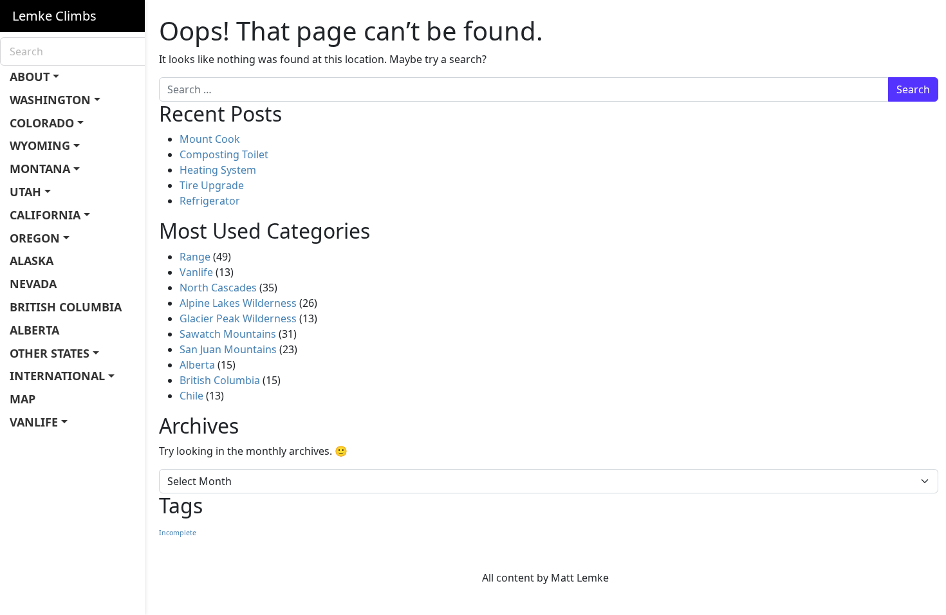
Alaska (31, 260)
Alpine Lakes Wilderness (238, 303)
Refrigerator (210, 201)
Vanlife (34, 422)
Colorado (42, 123)
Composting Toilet (224, 154)
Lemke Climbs (54, 15)
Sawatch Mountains (228, 334)
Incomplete (177, 532)
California (45, 215)
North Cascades (218, 287)
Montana (40, 168)
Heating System (218, 170)
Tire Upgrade (212, 185)
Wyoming (40, 145)
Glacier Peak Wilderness (238, 318)
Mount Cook (210, 139)
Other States (49, 353)
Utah (25, 191)
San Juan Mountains (228, 349)
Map (22, 399)
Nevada (33, 283)
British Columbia (66, 307)
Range (195, 257)
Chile (191, 396)
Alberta (34, 330)
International (57, 375)
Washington (50, 99)
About (30, 76)
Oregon (35, 238)
